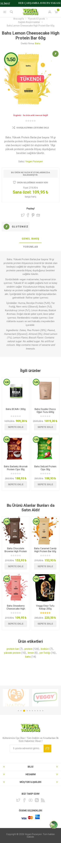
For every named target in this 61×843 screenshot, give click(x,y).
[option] (16, 697)
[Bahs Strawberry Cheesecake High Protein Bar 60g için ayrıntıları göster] (16, 588)
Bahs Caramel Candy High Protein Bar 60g (45, 550)
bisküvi (45, 648)
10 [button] (42, 710)
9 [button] (40, 710)
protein (28, 648)
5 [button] (29, 710)
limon (31, 652)
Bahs (37, 43)
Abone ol (47, 748)
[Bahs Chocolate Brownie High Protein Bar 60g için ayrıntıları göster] (16, 530)
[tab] (30, 239)
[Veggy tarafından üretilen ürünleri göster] (16, 697)
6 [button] (32, 710)
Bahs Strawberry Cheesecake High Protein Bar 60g (16, 608)
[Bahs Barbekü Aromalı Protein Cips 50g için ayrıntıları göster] (16, 449)
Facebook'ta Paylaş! (28, 215)
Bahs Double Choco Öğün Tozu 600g (45, 411)
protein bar (13, 648)
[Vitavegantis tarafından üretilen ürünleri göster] (45, 697)
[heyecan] (18, 800)
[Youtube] (30, 800)
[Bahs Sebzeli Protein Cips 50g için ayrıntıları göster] (45, 449)
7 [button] (34, 710)
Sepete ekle (15, 427)
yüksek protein (12, 652)
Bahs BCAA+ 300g (16, 409)
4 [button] (27, 710)
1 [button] (18, 710)
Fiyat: (26, 187)
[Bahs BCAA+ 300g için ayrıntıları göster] (16, 391)
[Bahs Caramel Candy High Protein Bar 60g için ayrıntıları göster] (45, 530)
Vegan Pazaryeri (34, 161)
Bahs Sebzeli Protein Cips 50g (45, 468)
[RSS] (43, 800)
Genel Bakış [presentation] (30, 238)
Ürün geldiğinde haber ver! (32, 183)
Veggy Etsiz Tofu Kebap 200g (45, 607)
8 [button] (37, 710)
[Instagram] (36, 800)
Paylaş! (31, 208)
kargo (28, 196)
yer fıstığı (44, 652)
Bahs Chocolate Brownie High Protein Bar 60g (16, 551)
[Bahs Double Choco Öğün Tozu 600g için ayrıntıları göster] (45, 391)
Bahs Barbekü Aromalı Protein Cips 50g (15, 468)
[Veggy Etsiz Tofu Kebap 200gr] (45, 588)
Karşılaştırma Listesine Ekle (33, 128)
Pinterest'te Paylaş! (33, 215)
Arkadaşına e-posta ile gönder (38, 215)
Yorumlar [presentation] (30, 246)
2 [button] (20, 710)
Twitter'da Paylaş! (23, 215)
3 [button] (24, 711)
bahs (28, 656)
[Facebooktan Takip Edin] (24, 800)
